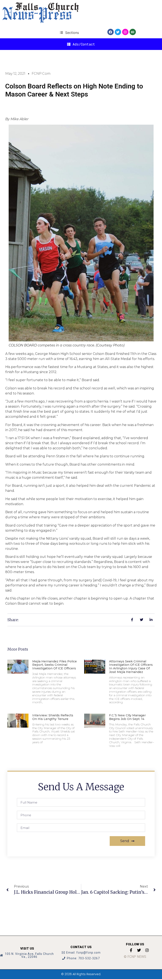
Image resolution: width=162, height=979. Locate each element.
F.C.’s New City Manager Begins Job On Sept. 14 (127, 717)
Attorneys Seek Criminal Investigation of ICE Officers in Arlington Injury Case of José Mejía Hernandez (131, 666)
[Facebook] (110, 32)
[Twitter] (118, 32)
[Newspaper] (133, 32)
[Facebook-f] (131, 950)
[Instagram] (125, 32)
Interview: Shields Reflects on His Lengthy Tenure (52, 717)
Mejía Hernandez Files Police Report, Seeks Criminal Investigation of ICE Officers (54, 664)
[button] (69, 32)
